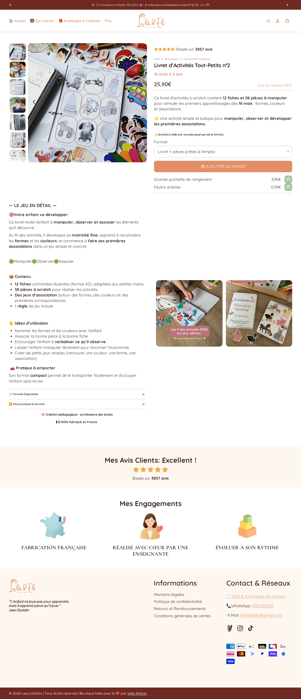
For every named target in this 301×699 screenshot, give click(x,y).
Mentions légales (169, 594)
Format (160, 141)
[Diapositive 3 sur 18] (18, 87)
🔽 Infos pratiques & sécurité (27, 404)
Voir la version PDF (274, 85)
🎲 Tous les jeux (171, 59)
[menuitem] (108, 21)
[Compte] (277, 21)
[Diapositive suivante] (287, 5)
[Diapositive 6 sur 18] (18, 140)
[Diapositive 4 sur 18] (18, 105)
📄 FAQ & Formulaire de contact (255, 596)
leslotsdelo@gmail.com (261, 615)
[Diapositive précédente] (10, 5)
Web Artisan (137, 693)
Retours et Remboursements (180, 608)
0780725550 (263, 605)
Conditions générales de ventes (182, 615)
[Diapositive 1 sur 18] (18, 52)
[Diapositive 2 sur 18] (18, 70)
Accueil (157, 59)
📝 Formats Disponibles (23, 394)
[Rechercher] (268, 21)
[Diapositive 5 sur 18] (18, 122)
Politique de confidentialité (178, 601)
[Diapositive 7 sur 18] (18, 158)
